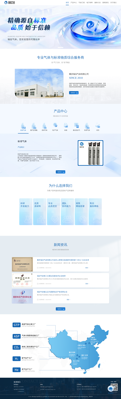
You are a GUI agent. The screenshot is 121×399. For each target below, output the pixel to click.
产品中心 (74, 2)
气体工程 (82, 2)
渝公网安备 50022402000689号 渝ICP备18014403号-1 (53, 396)
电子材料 (90, 2)
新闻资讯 (105, 2)
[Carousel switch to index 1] (60, 47)
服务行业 (97, 2)
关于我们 (113, 2)
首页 (67, 2)
